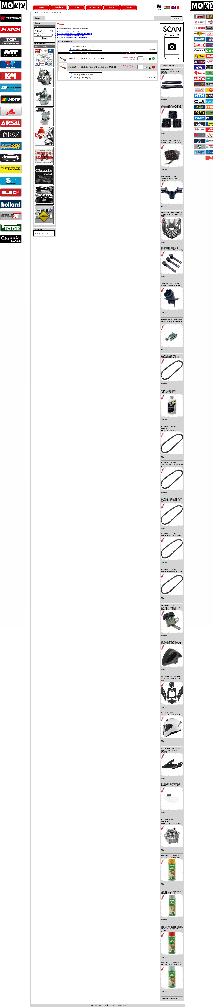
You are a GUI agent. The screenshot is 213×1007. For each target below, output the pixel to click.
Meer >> (164, 100)
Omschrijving (86, 53)
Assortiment (59, 7)
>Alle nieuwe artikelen (169, 998)
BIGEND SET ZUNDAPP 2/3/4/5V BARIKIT (98, 67)
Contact (129, 7)
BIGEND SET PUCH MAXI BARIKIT (96, 58)
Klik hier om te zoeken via (74, 34)
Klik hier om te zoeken (69, 32)
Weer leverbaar (94, 7)
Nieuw (76, 7)
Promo (111, 7)
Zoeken (41, 7)
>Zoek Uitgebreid (40, 43)
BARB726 (72, 67)
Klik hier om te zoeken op (70, 35)
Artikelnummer (73, 53)
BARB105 (72, 58)
